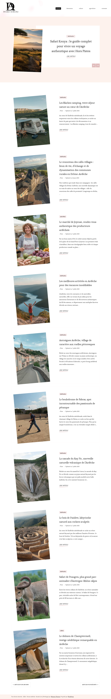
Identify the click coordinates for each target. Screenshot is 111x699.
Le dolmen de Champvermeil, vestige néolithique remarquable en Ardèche (78, 640)
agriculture (92, 8)
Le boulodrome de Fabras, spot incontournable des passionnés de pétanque (77, 403)
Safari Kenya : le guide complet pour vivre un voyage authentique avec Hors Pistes (71, 46)
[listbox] (55, 49)
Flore (61, 111)
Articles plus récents (89, 684)
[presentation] (94, 65)
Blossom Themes (55, 696)
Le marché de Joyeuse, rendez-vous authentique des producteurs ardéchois (77, 226)
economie (104, 8)
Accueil (58, 8)
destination (70, 8)
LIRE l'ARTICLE (71, 56)
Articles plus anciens (21, 684)
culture (81, 8)
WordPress (71, 696)
